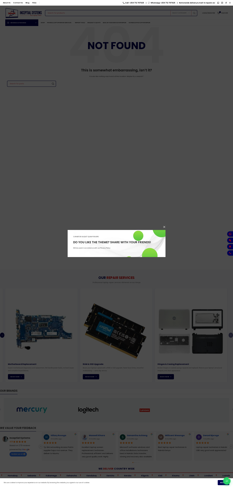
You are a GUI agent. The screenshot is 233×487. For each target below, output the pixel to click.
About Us (6, 3)
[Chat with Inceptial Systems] (227, 481)
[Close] (164, 227)
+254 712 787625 (130, 3)
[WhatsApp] (218, 3)
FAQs (34, 3)
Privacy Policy (105, 248)
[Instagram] (222, 3)
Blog (27, 3)
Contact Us (18, 3)
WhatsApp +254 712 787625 (156, 3)
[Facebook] (226, 3)
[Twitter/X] (230, 3)
